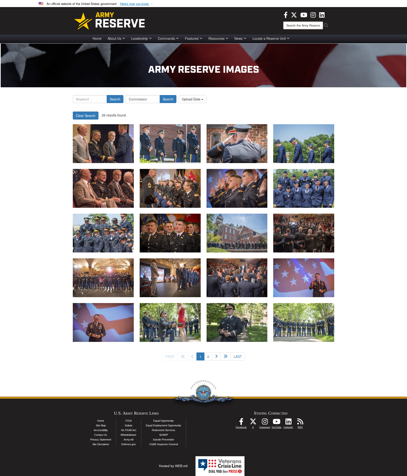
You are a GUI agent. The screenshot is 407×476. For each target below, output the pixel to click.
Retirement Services (163, 430)
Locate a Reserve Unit (269, 38)
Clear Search (85, 115)
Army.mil (128, 439)
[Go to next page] (216, 356)
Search (115, 99)
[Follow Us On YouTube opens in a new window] (276, 423)
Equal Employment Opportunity (163, 425)
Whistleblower (128, 434)
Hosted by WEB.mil (173, 466)
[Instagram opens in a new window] (313, 14)
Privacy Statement (100, 439)
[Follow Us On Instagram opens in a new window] (265, 423)
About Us (114, 38)
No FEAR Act (128, 430)
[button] (137, 3)
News (238, 38)
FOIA (129, 420)
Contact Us (100, 434)
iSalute (128, 425)
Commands (166, 38)
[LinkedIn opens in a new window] (322, 14)
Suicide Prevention (163, 439)
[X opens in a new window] (294, 14)
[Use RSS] (300, 423)
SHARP (163, 434)
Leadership (139, 38)
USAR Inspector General (163, 444)
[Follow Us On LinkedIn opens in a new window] (288, 423)
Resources (216, 38)
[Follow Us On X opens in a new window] (253, 423)
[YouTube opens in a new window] (303, 14)
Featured (192, 38)
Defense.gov (128, 444)
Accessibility (101, 430)
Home (97, 38)
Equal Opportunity (163, 420)
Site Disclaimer (100, 444)
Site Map (101, 425)
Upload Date (191, 99)
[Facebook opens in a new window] (286, 14)
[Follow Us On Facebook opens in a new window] (241, 423)
